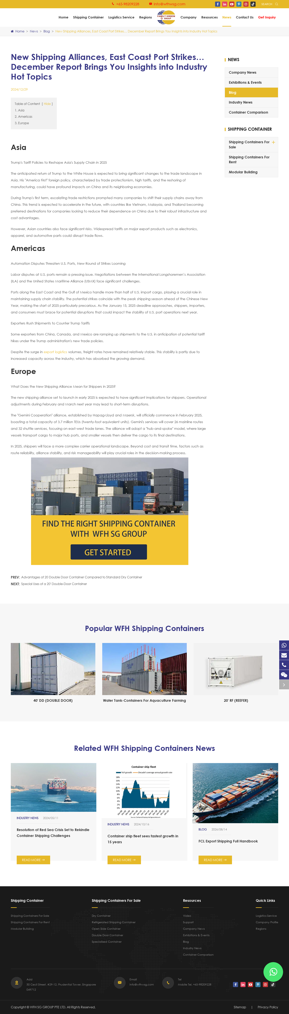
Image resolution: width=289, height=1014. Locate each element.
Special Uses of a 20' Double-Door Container (54, 584)
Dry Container (101, 916)
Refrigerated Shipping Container (113, 922)
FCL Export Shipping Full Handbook (228, 841)
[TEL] (284, 665)
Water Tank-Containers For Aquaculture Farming (144, 700)
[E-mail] (284, 655)
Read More (33, 860)
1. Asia (19, 110)
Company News (242, 72)
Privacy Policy (268, 1007)
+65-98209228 (127, 4)
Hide (47, 104)
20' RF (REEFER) (236, 700)
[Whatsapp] (284, 645)
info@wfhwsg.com (169, 4)
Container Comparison (248, 112)
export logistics (55, 352)
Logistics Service (121, 17)
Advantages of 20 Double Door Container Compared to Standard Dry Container (81, 577)
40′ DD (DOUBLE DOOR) (53, 700)
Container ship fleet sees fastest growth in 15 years (143, 839)
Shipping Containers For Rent (249, 159)
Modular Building (243, 172)
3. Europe (22, 123)
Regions (145, 17)
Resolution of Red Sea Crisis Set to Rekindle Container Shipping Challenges (53, 833)
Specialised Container (106, 941)
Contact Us (244, 17)
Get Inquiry (267, 17)
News (226, 17)
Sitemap (240, 1007)
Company (188, 17)
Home (63, 17)
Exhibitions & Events (245, 82)
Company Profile (267, 922)
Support (188, 922)
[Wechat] (284, 675)
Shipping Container (88, 17)
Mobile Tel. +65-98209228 (194, 984)
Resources (209, 17)
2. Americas (23, 116)
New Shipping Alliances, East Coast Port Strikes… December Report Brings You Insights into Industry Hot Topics (136, 31)
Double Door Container (107, 935)
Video (187, 916)
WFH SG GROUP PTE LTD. (48, 1007)
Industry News (240, 102)
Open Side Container (106, 928)
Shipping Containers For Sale (249, 144)
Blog (46, 31)
